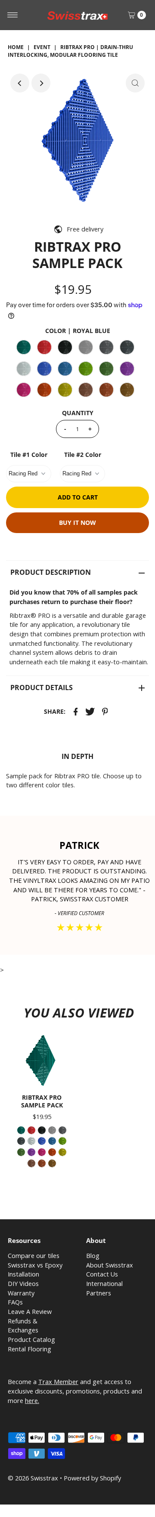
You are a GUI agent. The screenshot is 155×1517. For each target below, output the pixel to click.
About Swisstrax (109, 1265)
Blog (92, 1256)
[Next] (40, 83)
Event (42, 47)
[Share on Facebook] (75, 711)
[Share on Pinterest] (105, 711)
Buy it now (77, 522)
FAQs (15, 1302)
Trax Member (58, 1382)
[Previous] (19, 83)
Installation (23, 1274)
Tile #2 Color (82, 454)
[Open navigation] (12, 15)
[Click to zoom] (135, 83)
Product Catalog (31, 1339)
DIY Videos (23, 1284)
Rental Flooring (29, 1349)
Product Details (41, 687)
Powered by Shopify (92, 1478)
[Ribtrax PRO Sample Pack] (41, 1060)
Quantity (77, 413)
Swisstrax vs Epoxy (35, 1265)
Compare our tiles (33, 1256)
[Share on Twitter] (90, 711)
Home (16, 47)
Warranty (21, 1293)
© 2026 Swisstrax (33, 1478)
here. (32, 1401)
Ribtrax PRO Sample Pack (42, 1101)
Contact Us (102, 1274)
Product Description (50, 572)
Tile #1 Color (28, 454)
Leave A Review (30, 1311)
